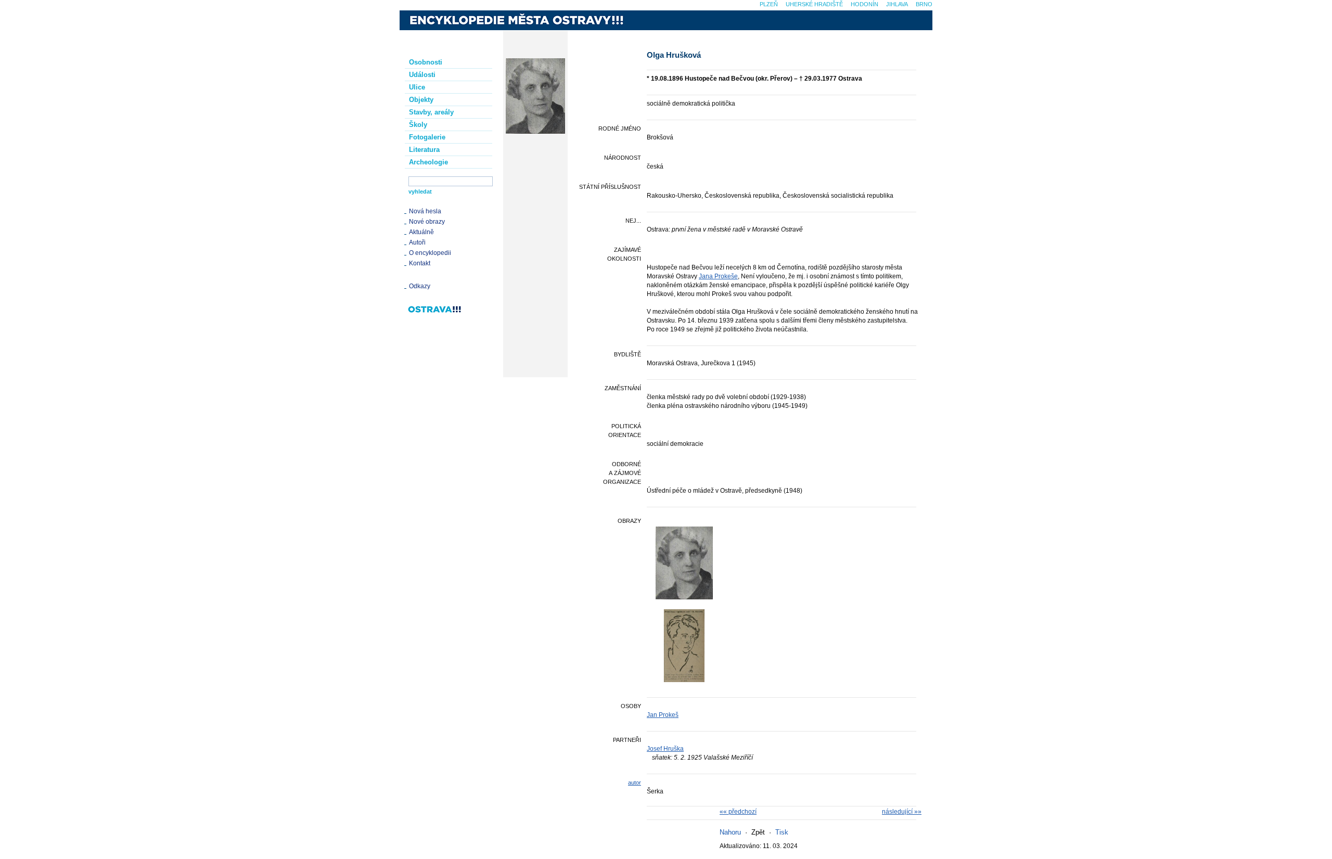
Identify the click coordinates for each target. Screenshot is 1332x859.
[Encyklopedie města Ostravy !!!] (520, 20)
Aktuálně (421, 232)
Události (422, 75)
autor (634, 782)
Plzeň (769, 4)
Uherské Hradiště (814, 4)
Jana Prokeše (718, 276)
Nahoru (730, 832)
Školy (418, 125)
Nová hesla (425, 211)
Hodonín (864, 4)
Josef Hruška (665, 748)
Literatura (424, 149)
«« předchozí (738, 811)
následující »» (901, 811)
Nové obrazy (427, 221)
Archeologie (428, 162)
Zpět (758, 832)
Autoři (417, 242)
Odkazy (419, 286)
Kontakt (419, 263)
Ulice (417, 87)
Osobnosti (425, 62)
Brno (924, 4)
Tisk (781, 832)
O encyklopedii (430, 253)
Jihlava (897, 4)
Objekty (421, 100)
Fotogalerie (427, 137)
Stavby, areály (431, 112)
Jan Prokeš (662, 715)
